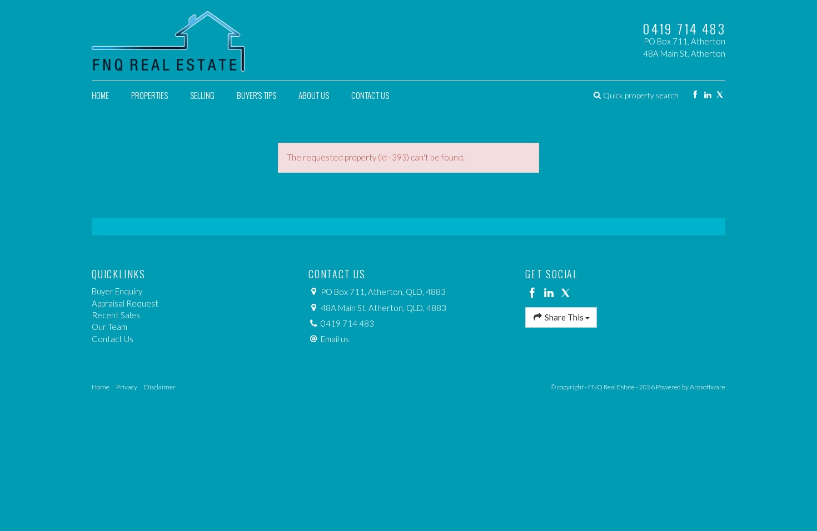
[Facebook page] (695, 95)
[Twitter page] (720, 95)
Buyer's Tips (256, 95)
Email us (335, 339)
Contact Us (370, 95)
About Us (313, 95)
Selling (202, 95)
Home (100, 95)
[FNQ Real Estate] (168, 39)
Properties (149, 95)
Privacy (126, 387)
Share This (564, 317)
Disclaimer (160, 387)
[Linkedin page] (707, 95)
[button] (636, 95)
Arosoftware (707, 387)
